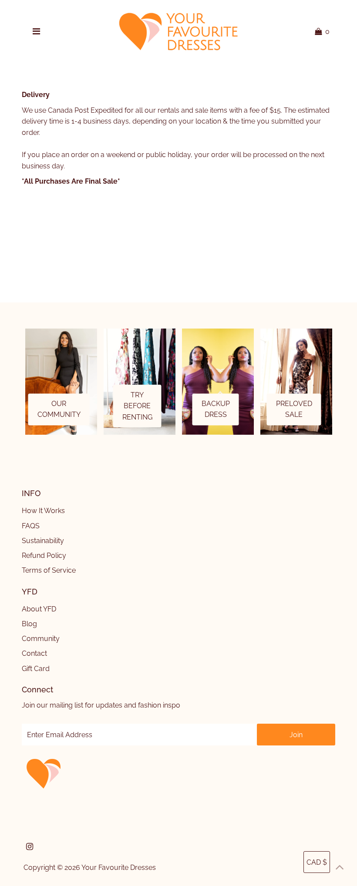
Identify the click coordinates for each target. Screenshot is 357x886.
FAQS (31, 526)
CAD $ (316, 862)
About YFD (39, 609)
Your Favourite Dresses (118, 867)
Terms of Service (49, 570)
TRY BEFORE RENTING (137, 406)
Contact (34, 653)
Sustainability (43, 541)
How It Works (43, 511)
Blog (29, 624)
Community (41, 638)
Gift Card (36, 668)
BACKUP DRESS (216, 409)
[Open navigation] (36, 32)
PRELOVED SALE (294, 409)
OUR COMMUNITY (59, 409)
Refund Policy (44, 555)
